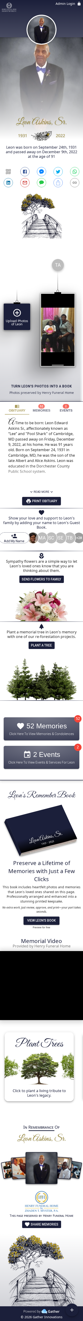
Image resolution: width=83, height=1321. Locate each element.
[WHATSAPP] (74, 171)
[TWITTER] (58, 171)
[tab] (17, 408)
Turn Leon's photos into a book (41, 386)
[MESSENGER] (41, 171)
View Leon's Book (41, 920)
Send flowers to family (41, 579)
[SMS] (41, 182)
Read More (41, 491)
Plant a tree (41, 645)
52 (78, 719)
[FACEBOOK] (25, 171)
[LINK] (74, 182)
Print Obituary (44, 501)
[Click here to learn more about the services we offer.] (41, 1202)
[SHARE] (58, 182)
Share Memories (44, 1224)
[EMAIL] (25, 182)
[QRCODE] (8, 171)
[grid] (41, 328)
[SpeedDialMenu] (71, 1310)
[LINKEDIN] (8, 182)
